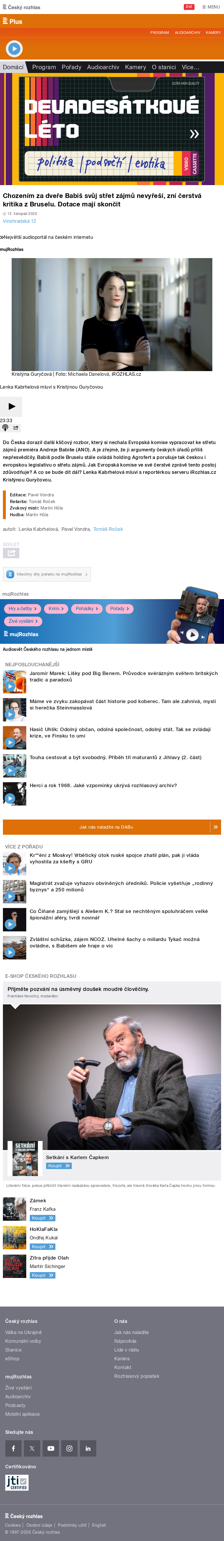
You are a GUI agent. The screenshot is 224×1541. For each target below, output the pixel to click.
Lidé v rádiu (126, 1350)
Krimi (54, 608)
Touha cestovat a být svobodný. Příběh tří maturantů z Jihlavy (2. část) (116, 757)
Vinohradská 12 (19, 221)
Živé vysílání (21, 621)
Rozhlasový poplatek (136, 1376)
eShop (12, 1358)
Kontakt (122, 1367)
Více (191, 67)
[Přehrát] (11, 407)
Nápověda (125, 1341)
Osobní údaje (39, 1525)
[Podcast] (5, 428)
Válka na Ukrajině (23, 1332)
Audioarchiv (187, 33)
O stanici (164, 67)
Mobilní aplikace (22, 1414)
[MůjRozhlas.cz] (11, 250)
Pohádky (85, 608)
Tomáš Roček (108, 529)
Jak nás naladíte (131, 1332)
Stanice (13, 1350)
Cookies (13, 1525)
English (99, 1525)
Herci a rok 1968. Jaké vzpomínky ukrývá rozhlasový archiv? (103, 785)
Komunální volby (23, 1341)
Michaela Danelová (88, 374)
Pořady (71, 67)
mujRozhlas (15, 594)
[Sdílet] (15, 428)
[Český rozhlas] (21, 7)
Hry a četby (20, 608)
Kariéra (122, 1358)
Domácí (13, 67)
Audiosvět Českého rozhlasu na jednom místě (47, 649)
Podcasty (15, 1405)
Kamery (213, 33)
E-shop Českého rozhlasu (40, 976)
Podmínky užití (72, 1525)
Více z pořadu (24, 847)
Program (159, 33)
